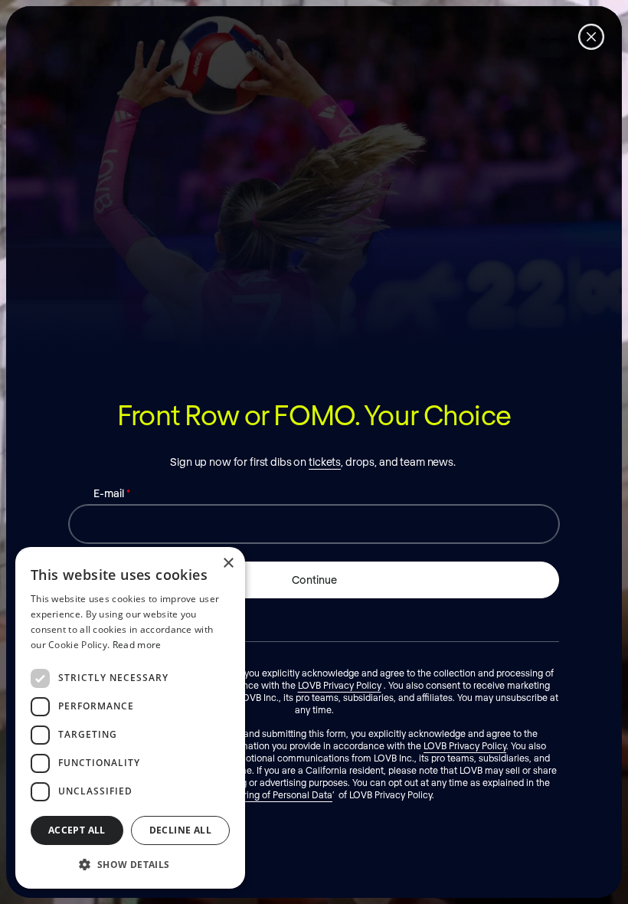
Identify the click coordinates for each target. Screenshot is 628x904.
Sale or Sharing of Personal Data (264, 794)
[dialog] (130, 718)
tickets (325, 461)
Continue (314, 579)
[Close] (591, 37)
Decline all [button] (180, 830)
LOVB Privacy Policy (339, 685)
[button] (130, 864)
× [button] (228, 563)
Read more (137, 644)
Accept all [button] (77, 830)
